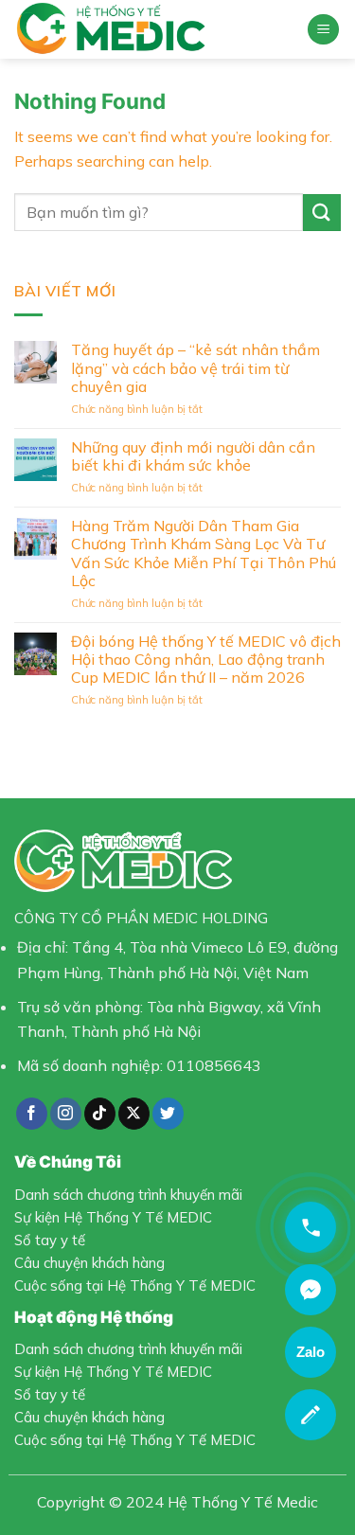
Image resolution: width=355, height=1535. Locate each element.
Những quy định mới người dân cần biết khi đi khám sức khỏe (193, 456)
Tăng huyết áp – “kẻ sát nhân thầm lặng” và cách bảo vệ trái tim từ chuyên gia (195, 368)
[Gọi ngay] (310, 1227)
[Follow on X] (134, 1114)
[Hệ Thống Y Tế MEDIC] (153, 29)
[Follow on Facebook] (31, 1114)
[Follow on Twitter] (168, 1114)
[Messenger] (310, 1289)
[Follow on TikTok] (99, 1114)
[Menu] (323, 29)
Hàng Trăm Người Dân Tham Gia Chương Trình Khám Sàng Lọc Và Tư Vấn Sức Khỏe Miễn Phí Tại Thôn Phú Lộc (203, 553)
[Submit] (322, 212)
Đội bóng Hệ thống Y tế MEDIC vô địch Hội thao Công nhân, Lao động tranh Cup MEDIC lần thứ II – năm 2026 (206, 660)
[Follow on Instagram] (65, 1114)
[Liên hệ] (310, 1414)
